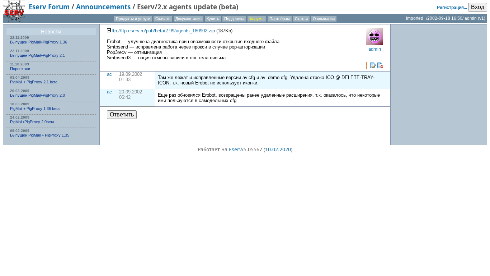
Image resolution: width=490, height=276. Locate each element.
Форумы (256, 19)
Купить (213, 19)
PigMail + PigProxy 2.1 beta (33, 82)
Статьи (301, 19)
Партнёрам (279, 19)
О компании (324, 19)
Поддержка (234, 19)
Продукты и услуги (133, 19)
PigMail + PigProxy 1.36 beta (35, 108)
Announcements (103, 6)
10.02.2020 (278, 149)
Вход (477, 7)
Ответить (122, 114)
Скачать (162, 19)
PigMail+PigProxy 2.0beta (32, 122)
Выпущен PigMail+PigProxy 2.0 (37, 95)
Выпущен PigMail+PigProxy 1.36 (38, 42)
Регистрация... (452, 7)
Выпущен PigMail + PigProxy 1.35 (39, 135)
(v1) (481, 18)
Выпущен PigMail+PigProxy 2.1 (37, 55)
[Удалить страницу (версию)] (380, 65)
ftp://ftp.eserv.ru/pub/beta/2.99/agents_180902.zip (163, 30)
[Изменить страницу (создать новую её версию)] (373, 65)
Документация (188, 19)
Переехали (20, 68)
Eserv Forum (49, 6)
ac (109, 74)
